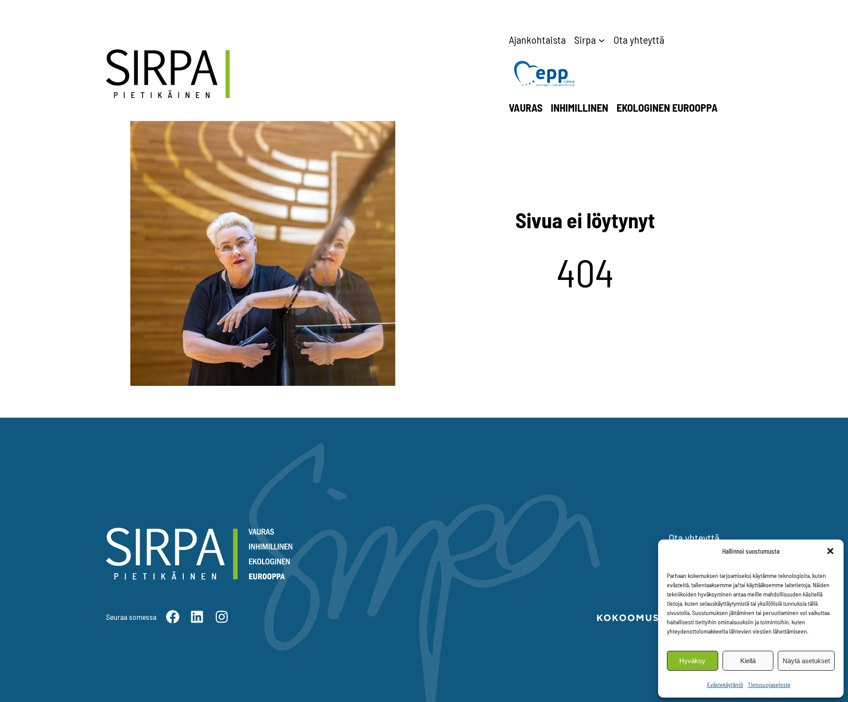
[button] (830, 551)
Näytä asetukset (806, 660)
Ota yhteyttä (694, 537)
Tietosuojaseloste (769, 684)
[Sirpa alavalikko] (601, 40)
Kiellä (748, 660)
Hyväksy (692, 660)
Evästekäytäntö (725, 684)
